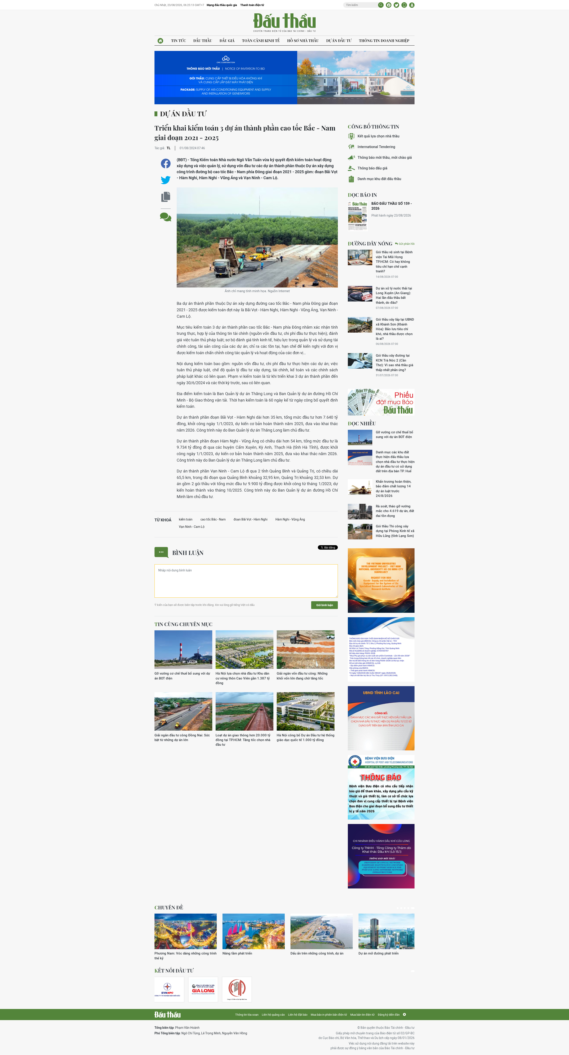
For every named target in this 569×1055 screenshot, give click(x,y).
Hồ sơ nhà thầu (303, 40)
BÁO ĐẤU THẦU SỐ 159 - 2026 (391, 206)
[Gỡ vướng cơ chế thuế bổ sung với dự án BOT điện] (183, 649)
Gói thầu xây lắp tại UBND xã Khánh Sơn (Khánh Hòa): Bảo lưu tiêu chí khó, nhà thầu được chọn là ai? (395, 329)
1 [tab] (398, 908)
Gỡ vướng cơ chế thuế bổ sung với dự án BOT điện (182, 675)
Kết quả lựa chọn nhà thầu (378, 136)
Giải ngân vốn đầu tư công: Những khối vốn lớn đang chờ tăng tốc (302, 675)
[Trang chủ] (160, 41)
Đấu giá (227, 40)
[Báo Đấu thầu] (167, 1014)
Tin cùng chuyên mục (183, 624)
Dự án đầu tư (338, 40)
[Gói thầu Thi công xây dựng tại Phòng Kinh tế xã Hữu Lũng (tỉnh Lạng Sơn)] (360, 531)
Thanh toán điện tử (252, 5)
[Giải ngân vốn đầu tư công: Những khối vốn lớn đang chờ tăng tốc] (306, 649)
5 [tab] (413, 908)
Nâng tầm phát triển (237, 953)
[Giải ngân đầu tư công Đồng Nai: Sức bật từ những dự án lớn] (183, 711)
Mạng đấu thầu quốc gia (222, 5)
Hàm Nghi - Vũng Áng (290, 519)
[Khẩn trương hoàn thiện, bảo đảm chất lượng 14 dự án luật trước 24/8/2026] (360, 487)
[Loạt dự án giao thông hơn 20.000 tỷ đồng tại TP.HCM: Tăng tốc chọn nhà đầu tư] (244, 711)
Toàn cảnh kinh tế (261, 40)
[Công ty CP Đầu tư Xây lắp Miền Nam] (237, 989)
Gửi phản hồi (407, 243)
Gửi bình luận (324, 605)
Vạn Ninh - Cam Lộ (191, 527)
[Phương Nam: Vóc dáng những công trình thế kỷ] (185, 931)
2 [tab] (401, 908)
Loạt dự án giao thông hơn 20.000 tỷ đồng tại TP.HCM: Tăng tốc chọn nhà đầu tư (243, 740)
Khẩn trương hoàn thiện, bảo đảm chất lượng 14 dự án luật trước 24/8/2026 (393, 489)
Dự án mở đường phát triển (379, 953)
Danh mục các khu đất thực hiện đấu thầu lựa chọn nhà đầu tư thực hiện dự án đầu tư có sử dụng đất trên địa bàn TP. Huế (395, 461)
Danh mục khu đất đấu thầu (379, 179)
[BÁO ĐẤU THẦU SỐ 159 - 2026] (358, 216)
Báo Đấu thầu (284, 22)
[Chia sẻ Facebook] (388, 5)
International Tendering (376, 147)
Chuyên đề (168, 907)
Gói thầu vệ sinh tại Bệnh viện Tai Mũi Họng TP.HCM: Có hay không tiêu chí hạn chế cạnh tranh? (394, 261)
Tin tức (178, 40)
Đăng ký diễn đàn (389, 1014)
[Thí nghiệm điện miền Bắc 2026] (167, 989)
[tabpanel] (185, 937)
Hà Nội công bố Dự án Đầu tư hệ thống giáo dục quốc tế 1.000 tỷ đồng (306, 737)
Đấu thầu (202, 40)
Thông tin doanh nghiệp (384, 40)
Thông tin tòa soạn (246, 1014)
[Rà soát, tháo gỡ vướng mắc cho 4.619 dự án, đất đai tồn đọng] (360, 511)
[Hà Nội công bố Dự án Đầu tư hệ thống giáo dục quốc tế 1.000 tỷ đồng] (306, 711)
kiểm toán (185, 519)
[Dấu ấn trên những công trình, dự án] (322, 931)
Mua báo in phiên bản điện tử (329, 1014)
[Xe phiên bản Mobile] (404, 5)
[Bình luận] (166, 214)
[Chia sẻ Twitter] (396, 5)
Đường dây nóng (370, 243)
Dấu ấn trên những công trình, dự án (317, 953)
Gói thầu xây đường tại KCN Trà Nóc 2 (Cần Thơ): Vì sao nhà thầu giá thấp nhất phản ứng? (394, 363)
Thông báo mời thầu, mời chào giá (385, 157)
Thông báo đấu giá (372, 168)
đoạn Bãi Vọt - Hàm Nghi (250, 519)
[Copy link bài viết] (166, 197)
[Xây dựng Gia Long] (203, 989)
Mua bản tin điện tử (362, 1014)
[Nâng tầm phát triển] (253, 931)
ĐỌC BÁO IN (362, 194)
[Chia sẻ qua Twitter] (166, 180)
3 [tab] (405, 908)
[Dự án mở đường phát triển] (390, 931)
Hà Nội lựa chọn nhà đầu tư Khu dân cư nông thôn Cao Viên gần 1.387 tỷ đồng (243, 678)
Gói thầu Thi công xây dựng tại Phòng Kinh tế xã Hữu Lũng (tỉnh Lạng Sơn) (395, 531)
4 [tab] (408, 908)
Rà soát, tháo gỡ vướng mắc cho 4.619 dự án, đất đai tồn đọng (395, 511)
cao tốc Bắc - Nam (213, 519)
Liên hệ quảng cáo (273, 1014)
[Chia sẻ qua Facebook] (166, 164)
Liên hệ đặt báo (297, 1014)
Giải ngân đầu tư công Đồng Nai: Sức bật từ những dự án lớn (182, 737)
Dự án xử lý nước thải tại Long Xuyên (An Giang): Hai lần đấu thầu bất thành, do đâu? (394, 295)
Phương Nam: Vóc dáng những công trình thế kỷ (185, 955)
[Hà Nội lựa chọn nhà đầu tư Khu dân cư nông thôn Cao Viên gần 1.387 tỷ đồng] (244, 649)
